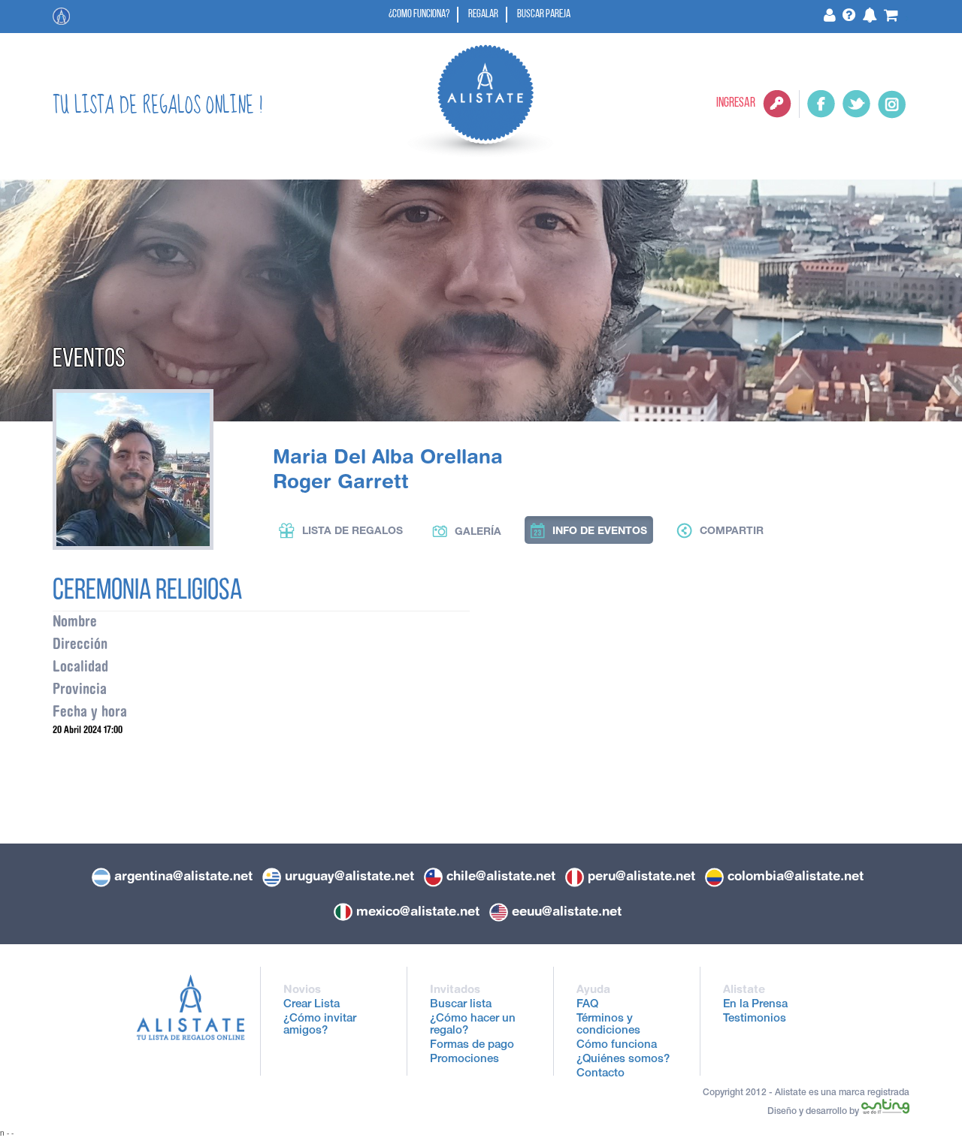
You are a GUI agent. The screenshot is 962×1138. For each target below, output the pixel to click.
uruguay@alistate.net (349, 875)
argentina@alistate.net (183, 875)
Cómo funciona (616, 1045)
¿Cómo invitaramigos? (319, 1025)
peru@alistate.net (641, 875)
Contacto (600, 1073)
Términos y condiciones (608, 1025)
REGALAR (483, 14)
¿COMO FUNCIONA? (419, 14)
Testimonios (754, 1019)
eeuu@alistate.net (567, 911)
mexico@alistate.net (417, 911)
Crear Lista (311, 1004)
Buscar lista (461, 1004)
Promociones (464, 1059)
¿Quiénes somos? (623, 1059)
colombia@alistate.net (796, 875)
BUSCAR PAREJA (543, 14)
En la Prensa (755, 1004)
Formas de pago (472, 1045)
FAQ (587, 1004)
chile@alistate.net (500, 875)
